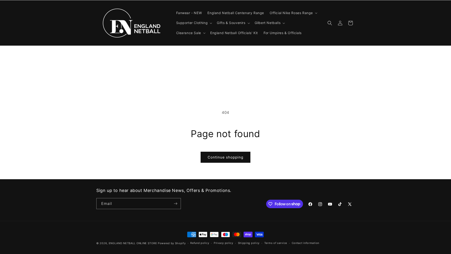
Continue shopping (225, 157)
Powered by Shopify (172, 243)
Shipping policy (249, 243)
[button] (293, 13)
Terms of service (275, 243)
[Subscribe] (175, 203)
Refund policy (199, 243)
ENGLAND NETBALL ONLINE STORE (133, 243)
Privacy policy (223, 243)
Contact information (305, 243)
